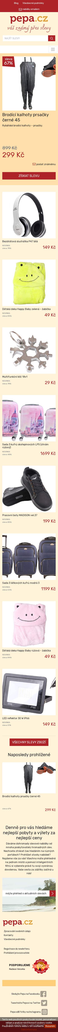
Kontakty (8, 935)
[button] (6, 84)
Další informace (29, 1029)
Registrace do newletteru (17, 949)
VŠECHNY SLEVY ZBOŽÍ (29, 742)
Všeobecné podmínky (33, 3)
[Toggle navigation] (53, 49)
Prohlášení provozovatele (16, 953)
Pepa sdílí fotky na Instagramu (25, 1012)
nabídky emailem (31, 9)
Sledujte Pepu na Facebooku (25, 994)
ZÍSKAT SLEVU (29, 176)
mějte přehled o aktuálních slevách (26, 893)
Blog (16, 3)
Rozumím (50, 1026)
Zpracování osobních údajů (17, 931)
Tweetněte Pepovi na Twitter (26, 1003)
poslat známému (46, 164)
